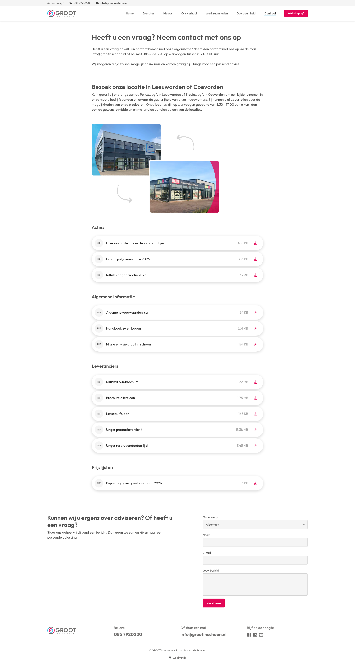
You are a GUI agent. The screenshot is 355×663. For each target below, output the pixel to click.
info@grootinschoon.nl (203, 634)
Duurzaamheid (246, 13)
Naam (206, 535)
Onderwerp (210, 517)
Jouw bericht (211, 570)
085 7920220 (128, 634)
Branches (148, 13)
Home (130, 13)
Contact (270, 13)
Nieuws (168, 13)
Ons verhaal (189, 13)
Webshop (294, 13)
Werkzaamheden (217, 13)
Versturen (214, 603)
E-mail (207, 553)
